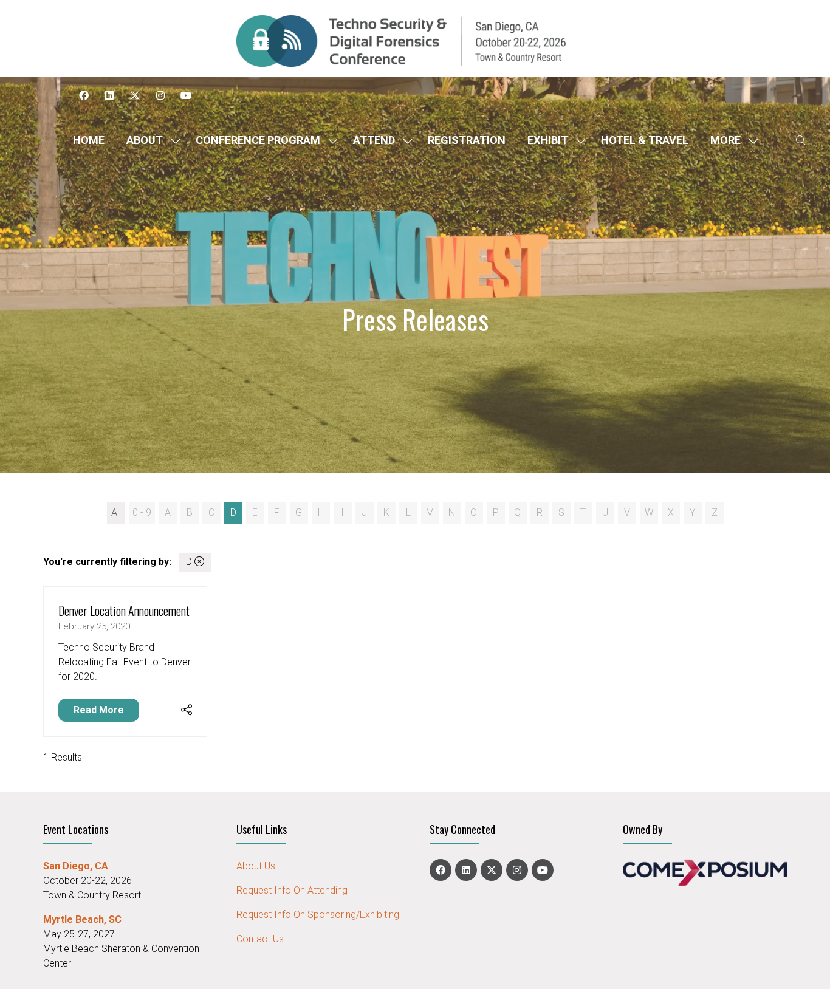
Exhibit (547, 140)
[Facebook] (84, 95)
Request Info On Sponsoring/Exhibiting (317, 914)
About (144, 140)
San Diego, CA (75, 866)
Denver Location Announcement (124, 610)
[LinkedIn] (109, 95)
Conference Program (258, 140)
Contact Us (260, 939)
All (116, 512)
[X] (135, 95)
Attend (374, 140)
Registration (467, 140)
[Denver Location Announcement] (125, 662)
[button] (731, 140)
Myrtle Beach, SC (82, 919)
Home (89, 140)
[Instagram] (160, 95)
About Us (255, 866)
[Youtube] (186, 95)
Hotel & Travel (644, 140)
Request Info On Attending (292, 890)
